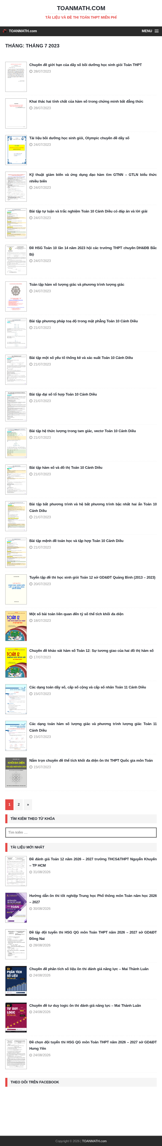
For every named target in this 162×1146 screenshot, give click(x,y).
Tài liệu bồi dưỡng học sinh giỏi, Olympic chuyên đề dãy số (79, 138)
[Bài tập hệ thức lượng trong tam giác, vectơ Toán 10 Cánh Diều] (17, 443)
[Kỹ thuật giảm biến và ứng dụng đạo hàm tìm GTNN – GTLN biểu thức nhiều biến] (17, 187)
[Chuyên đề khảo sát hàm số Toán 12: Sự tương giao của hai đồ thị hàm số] (17, 663)
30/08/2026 (41, 909)
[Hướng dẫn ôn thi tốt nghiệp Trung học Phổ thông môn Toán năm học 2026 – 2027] (16, 908)
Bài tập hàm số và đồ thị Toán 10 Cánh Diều (65, 468)
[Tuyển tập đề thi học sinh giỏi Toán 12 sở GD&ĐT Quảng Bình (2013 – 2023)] (17, 589)
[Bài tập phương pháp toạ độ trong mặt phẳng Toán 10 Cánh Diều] (17, 333)
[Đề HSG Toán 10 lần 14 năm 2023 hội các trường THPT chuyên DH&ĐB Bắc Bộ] (17, 260)
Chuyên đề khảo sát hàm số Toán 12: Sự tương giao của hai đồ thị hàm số (91, 651)
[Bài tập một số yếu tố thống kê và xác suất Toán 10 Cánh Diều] (17, 370)
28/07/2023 (42, 71)
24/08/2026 (41, 975)
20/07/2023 (42, 584)
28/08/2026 (41, 945)
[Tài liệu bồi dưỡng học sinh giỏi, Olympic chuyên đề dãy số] (17, 150)
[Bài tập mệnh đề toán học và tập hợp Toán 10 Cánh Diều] (17, 553)
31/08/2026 (41, 872)
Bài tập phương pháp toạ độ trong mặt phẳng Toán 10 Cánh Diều (83, 321)
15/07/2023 (42, 694)
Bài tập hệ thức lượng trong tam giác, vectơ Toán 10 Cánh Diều (82, 431)
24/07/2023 (42, 145)
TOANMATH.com (23, 31)
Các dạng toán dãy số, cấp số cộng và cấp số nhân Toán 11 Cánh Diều (87, 687)
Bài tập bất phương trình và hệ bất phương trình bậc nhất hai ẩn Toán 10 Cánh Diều (93, 507)
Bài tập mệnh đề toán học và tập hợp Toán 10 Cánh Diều (76, 541)
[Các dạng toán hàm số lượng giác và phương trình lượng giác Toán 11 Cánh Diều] (17, 736)
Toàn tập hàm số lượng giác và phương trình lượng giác (76, 285)
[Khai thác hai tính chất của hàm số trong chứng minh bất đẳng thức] (17, 113)
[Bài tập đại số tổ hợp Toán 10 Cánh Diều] (17, 406)
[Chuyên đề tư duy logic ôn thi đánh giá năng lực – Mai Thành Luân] (16, 1017)
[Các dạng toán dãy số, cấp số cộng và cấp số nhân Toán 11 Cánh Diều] (17, 699)
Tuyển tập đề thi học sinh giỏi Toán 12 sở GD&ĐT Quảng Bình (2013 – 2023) (92, 577)
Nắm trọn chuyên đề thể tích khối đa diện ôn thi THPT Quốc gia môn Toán (91, 760)
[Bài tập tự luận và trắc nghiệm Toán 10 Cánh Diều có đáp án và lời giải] (17, 223)
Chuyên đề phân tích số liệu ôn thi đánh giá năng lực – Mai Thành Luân (88, 969)
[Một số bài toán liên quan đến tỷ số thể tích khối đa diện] (17, 626)
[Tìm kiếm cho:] (81, 832)
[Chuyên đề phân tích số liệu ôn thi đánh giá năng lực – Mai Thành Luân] (16, 981)
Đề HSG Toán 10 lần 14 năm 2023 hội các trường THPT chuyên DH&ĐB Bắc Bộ (93, 251)
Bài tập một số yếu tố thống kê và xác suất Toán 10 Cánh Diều (81, 358)
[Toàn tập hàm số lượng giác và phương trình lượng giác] (17, 296)
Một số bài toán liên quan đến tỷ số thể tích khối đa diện (76, 614)
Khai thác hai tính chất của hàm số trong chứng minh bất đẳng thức (86, 101)
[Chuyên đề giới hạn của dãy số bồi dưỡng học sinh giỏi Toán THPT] (17, 77)
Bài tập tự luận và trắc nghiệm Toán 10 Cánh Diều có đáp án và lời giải (88, 211)
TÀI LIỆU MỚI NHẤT (27, 847)
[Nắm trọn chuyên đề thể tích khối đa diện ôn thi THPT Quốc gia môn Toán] (17, 772)
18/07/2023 (42, 621)
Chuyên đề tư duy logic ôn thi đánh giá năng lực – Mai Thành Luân (85, 1006)
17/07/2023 (42, 657)
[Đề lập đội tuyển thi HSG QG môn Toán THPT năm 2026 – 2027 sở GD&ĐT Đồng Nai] (16, 944)
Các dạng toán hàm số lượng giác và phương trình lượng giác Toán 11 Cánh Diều (93, 727)
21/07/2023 (42, 328)
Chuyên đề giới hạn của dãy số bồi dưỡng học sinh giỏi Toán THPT (85, 65)
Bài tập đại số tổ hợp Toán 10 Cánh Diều (63, 394)
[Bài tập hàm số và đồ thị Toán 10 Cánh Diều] (17, 480)
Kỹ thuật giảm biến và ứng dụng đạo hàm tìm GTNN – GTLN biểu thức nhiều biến (93, 178)
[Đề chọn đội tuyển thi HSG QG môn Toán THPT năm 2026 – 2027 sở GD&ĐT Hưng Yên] (16, 1054)
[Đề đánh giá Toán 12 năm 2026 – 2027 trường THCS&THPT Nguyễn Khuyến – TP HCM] (16, 871)
